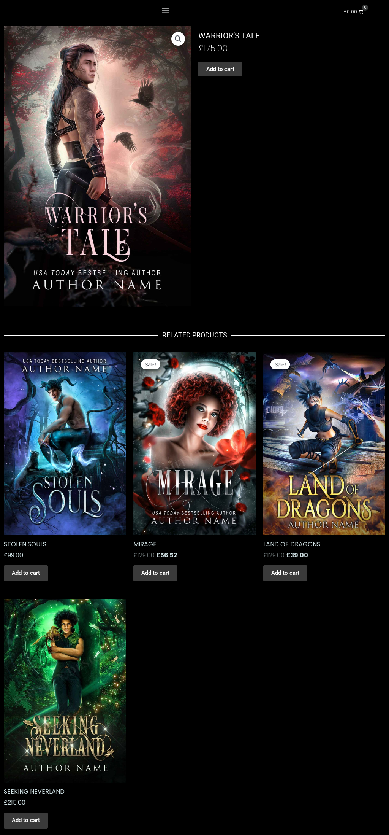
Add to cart (220, 69)
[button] (165, 10)
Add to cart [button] (26, 572)
